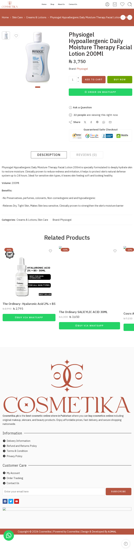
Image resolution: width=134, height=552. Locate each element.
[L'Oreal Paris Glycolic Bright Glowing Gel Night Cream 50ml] (122, 17)
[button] (100, 92)
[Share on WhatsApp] (103, 122)
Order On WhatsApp (102, 92)
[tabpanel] (37, 58)
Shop (52, 4)
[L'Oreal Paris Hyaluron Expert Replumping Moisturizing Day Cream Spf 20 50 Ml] (129, 17)
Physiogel (82, 68)
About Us (61, 4)
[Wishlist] (16, 36)
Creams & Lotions (36, 17)
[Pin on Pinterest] (97, 122)
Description (49, 155)
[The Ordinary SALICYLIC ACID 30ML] (89, 276)
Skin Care (17, 17)
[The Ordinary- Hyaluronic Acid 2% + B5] (29, 272)
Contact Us (73, 4)
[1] (6, 35)
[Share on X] (85, 122)
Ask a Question (82, 107)
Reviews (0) (86, 155)
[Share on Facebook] (91, 122)
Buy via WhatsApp (30, 317)
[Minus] (78, 81)
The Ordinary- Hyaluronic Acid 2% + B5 (29, 304)
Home (44, 4)
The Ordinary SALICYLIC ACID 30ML (83, 312)
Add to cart (94, 79)
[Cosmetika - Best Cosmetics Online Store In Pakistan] (10, 4)
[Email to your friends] (110, 122)
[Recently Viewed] (126, 544)
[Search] (129, 4)
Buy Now (120, 79)
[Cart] (114, 4)
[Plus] (78, 78)
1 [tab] (37, 90)
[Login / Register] (107, 4)
